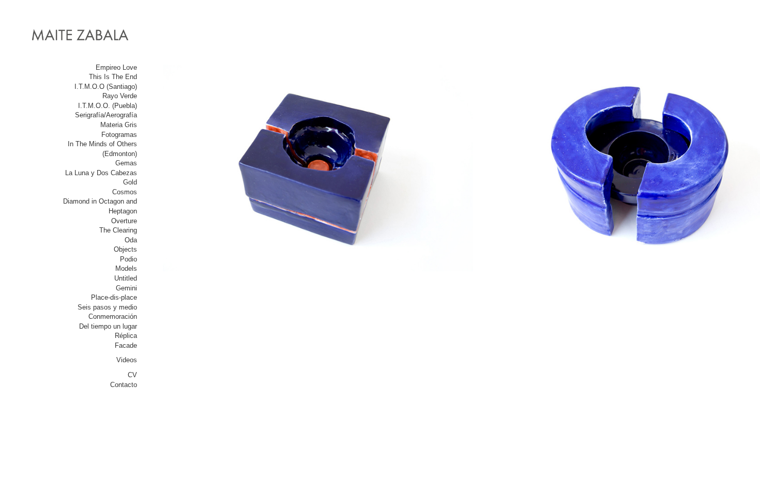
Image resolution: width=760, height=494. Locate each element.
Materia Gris (118, 125)
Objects (125, 249)
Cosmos (124, 192)
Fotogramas (119, 134)
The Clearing (118, 230)
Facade (126, 345)
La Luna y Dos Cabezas (101, 173)
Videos (126, 360)
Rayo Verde (119, 96)
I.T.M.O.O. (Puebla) (107, 106)
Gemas (126, 163)
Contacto (123, 385)
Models (126, 268)
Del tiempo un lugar (108, 326)
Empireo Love (116, 67)
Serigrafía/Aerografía (106, 115)
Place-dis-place (114, 297)
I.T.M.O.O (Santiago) (105, 86)
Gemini (126, 288)
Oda (131, 240)
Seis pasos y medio (107, 307)
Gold (130, 182)
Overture (124, 221)
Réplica (126, 335)
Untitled (125, 278)
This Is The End (113, 77)
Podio (128, 259)
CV (132, 375)
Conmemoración (112, 316)
